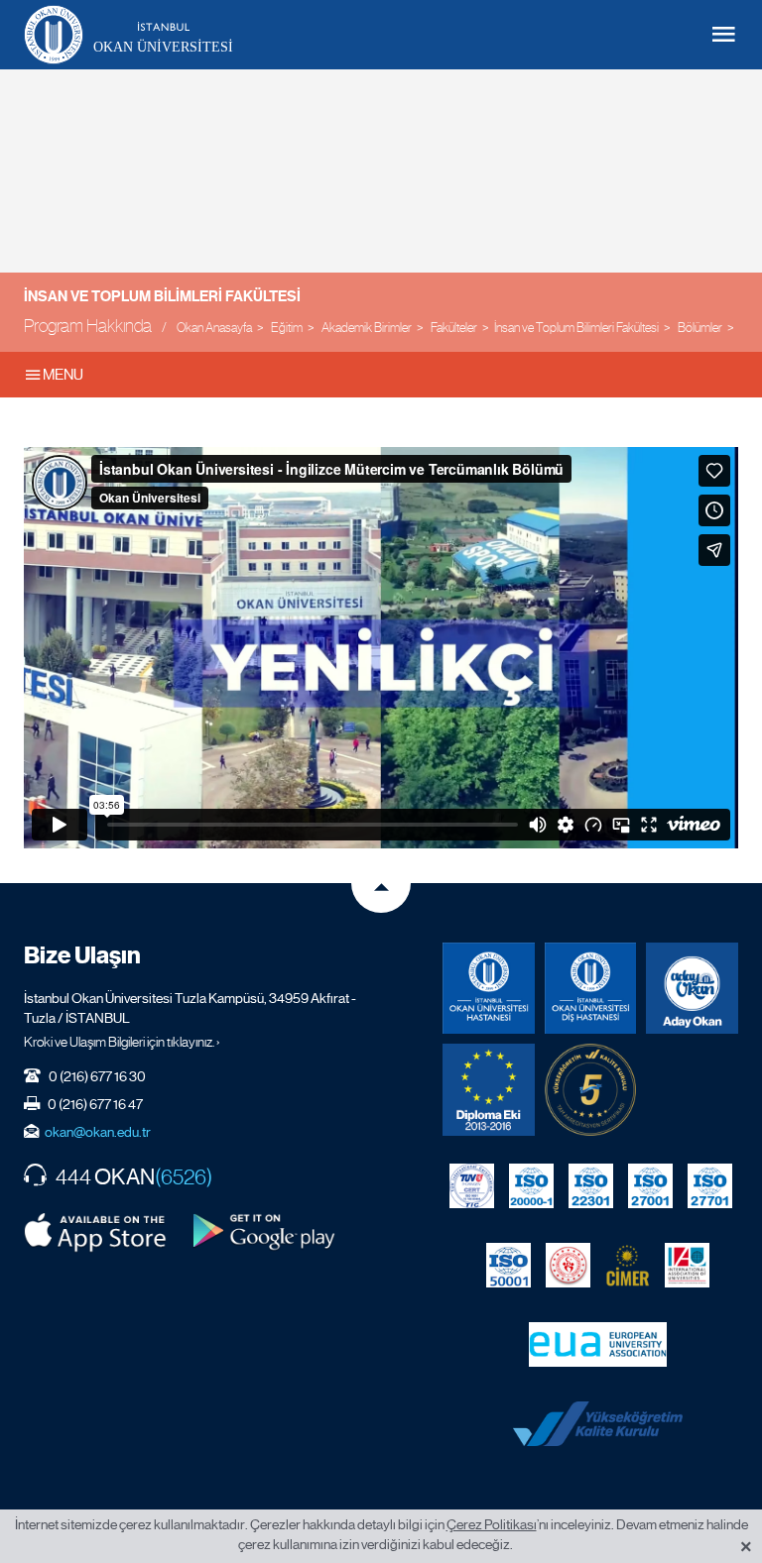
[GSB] (568, 1264)
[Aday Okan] (692, 989)
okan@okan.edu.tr (98, 1132)
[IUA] (687, 1264)
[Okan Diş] (591, 989)
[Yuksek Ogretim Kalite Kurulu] (591, 1090)
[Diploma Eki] (489, 1090)
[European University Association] (598, 1344)
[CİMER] (627, 1264)
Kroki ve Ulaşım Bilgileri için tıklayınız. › (122, 1042)
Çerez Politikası (491, 1524)
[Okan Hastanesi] (489, 989)
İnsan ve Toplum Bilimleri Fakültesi (162, 296)
